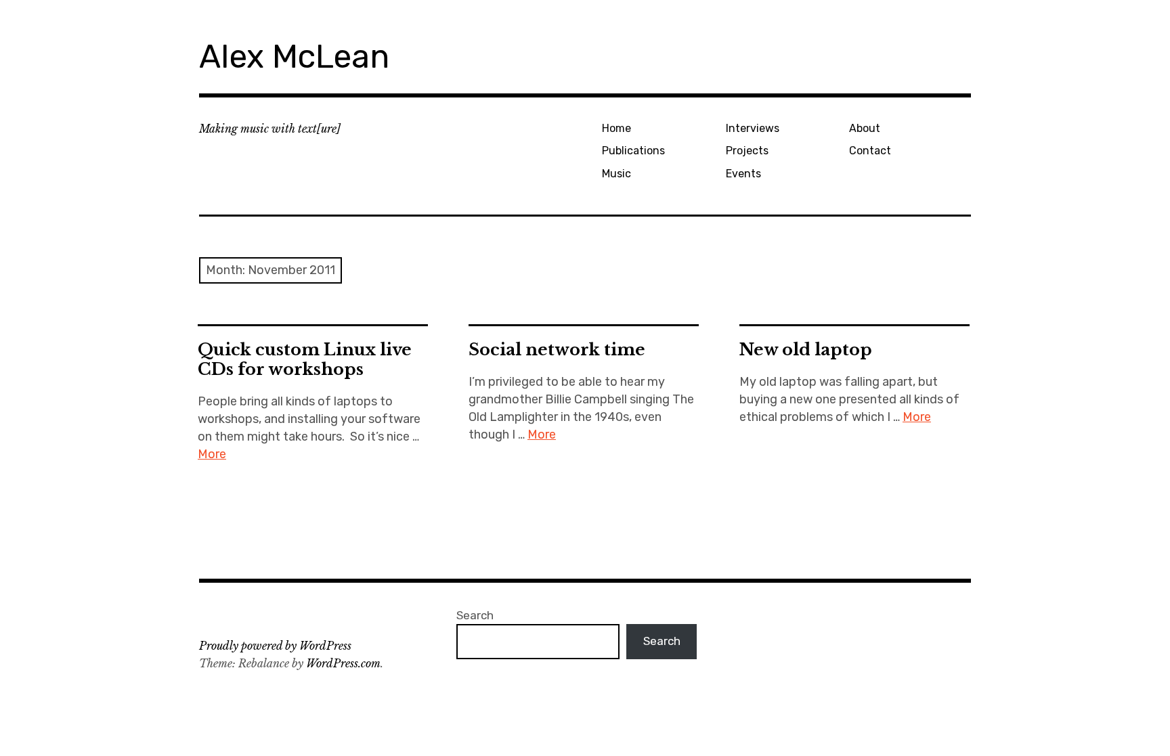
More (212, 454)
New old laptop (805, 349)
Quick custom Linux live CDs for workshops (305, 359)
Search (475, 615)
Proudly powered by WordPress (275, 645)
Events (743, 173)
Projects (747, 150)
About (864, 128)
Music (616, 173)
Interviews (752, 128)
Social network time (557, 349)
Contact (870, 150)
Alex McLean (294, 56)
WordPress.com (343, 663)
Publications (633, 150)
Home (616, 128)
